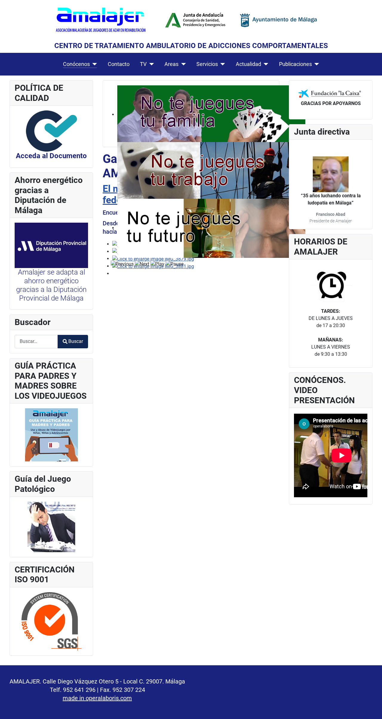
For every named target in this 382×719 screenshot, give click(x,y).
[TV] (150, 64)
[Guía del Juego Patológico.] (51, 526)
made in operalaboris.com (97, 698)
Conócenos (76, 64)
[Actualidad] (265, 64)
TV (143, 64)
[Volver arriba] (371, 708)
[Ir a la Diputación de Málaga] (51, 245)
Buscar (75, 341)
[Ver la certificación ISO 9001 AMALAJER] (51, 621)
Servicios (207, 64)
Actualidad (248, 64)
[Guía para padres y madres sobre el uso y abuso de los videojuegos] (51, 435)
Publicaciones (295, 64)
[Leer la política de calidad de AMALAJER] (51, 130)
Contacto (119, 64)
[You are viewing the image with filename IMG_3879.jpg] (153, 258)
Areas (171, 64)
